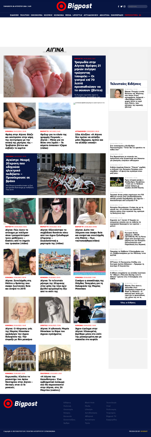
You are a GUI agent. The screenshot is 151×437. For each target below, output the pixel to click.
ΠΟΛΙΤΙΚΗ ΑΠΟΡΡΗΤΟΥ (35, 431)
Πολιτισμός (111, 409)
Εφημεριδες (117, 15)
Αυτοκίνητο (90, 420)
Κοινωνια (59, 15)
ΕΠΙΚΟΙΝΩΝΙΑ (50, 431)
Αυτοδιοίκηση (91, 413)
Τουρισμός (110, 413)
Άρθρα (66, 423)
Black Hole (89, 402)
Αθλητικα (104, 15)
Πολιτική (67, 406)
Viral (108, 406)
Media (68, 15)
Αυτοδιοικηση (91, 15)
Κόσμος (66, 413)
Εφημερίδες (111, 420)
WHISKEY (143, 431)
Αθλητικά (89, 416)
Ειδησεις (14, 15)
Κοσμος (48, 15)
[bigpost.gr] (74, 10)
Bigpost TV (111, 416)
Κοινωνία (67, 416)
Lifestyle (77, 15)
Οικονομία (68, 409)
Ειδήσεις (67, 402)
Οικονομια (36, 15)
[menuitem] (14, 15)
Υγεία (87, 423)
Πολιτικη (24, 15)
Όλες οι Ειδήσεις (128, 302)
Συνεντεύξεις (69, 420)
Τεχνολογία (111, 402)
